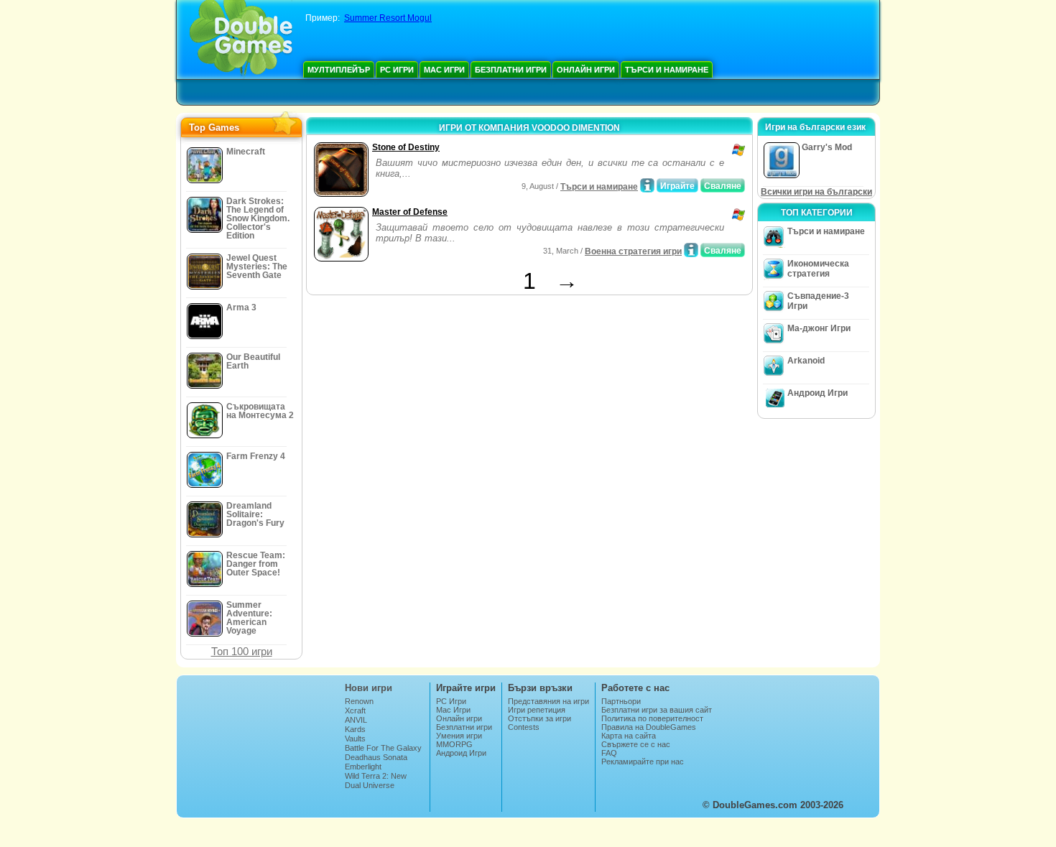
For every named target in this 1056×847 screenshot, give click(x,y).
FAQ (609, 753)
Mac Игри (444, 69)
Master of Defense (410, 212)
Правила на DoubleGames (648, 727)
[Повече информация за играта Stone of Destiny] (647, 185)
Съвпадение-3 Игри (818, 301)
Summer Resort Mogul (388, 18)
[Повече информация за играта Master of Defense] (691, 250)
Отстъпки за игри (539, 718)
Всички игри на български (816, 192)
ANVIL (356, 720)
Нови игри (368, 687)
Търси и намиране (666, 69)
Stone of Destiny (406, 147)
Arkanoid (806, 361)
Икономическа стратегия (818, 269)
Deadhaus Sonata (376, 757)
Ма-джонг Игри (819, 328)
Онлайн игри (586, 69)
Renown (359, 701)
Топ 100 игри (241, 651)
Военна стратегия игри (633, 251)
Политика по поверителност (652, 718)
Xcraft (355, 710)
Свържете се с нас (635, 744)
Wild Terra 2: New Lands (376, 780)
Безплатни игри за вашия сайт (656, 709)
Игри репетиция (536, 709)
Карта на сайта (628, 735)
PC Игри (397, 69)
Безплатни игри (511, 69)
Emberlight (363, 766)
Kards (355, 729)
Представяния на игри (548, 701)
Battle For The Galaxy (383, 748)
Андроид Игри (817, 393)
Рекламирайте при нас (642, 761)
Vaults (355, 738)
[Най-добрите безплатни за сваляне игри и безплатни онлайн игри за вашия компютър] (241, 39)
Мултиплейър (338, 69)
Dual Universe (369, 785)
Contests (523, 727)
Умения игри (459, 735)
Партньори (621, 701)
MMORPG (454, 744)
